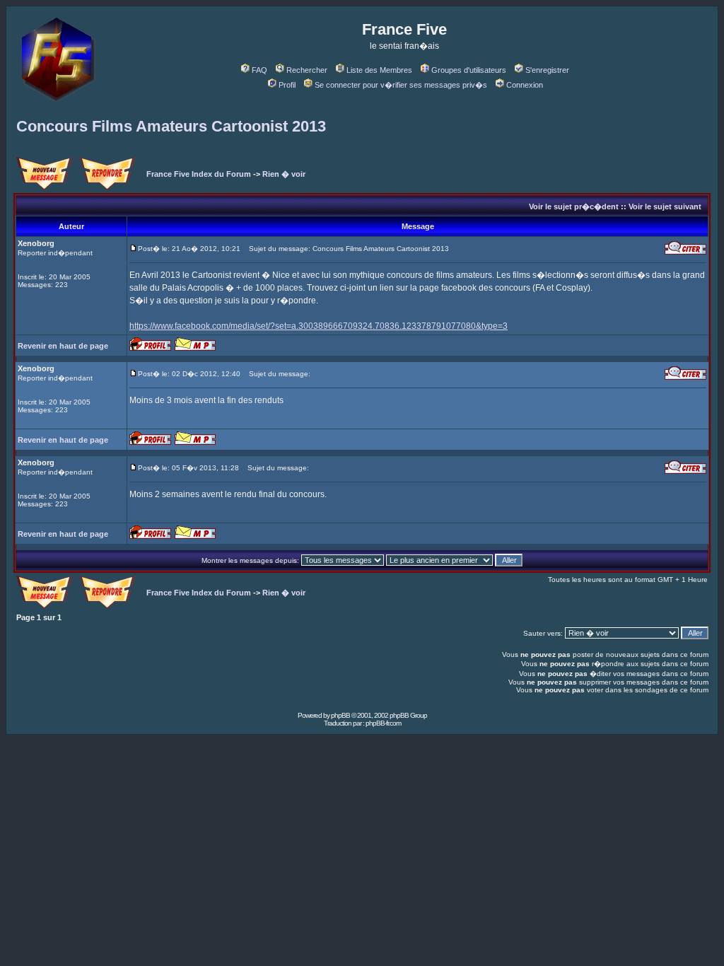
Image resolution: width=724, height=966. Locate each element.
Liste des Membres (379, 70)
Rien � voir (283, 174)
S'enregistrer (547, 70)
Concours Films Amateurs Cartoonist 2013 (171, 126)
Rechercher (306, 70)
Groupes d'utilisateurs (468, 70)
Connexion (524, 85)
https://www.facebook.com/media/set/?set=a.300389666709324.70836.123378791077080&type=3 (318, 326)
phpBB (340, 715)
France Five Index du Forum (198, 174)
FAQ (259, 70)
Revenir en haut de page (63, 346)
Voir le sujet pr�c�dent (574, 206)
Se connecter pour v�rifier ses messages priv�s (401, 85)
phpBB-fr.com (383, 723)
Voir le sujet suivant (665, 206)
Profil (287, 85)
